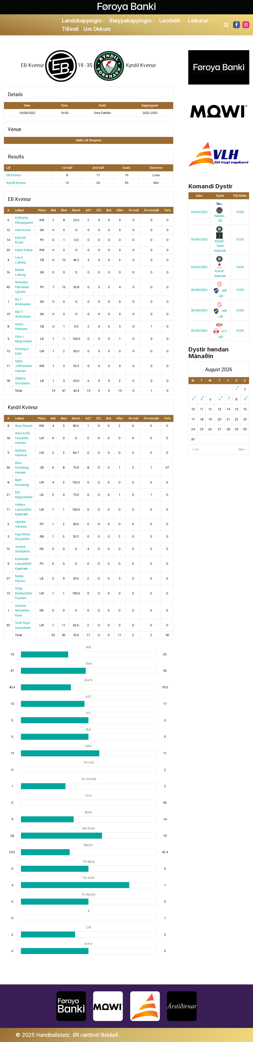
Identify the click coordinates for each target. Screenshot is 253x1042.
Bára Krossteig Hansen (22, 467)
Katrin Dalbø (24, 250)
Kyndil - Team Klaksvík (220, 246)
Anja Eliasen (23, 426)
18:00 (240, 267)
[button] (104, 21)
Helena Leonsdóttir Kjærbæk (23, 509)
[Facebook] (236, 24)
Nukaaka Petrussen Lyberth (22, 287)
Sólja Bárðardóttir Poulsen (23, 593)
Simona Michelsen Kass (22, 610)
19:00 (240, 212)
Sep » (241, 449)
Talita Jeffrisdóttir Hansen (23, 366)
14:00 (240, 290)
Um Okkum (97, 29)
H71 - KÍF (222, 334)
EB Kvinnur (13, 175)
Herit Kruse (23, 230)
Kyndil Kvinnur (16, 183)
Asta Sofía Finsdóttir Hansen (22, 438)
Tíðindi (70, 29)
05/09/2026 (199, 239)
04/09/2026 (199, 212)
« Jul (195, 449)
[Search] (226, 24)
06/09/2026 (199, 290)
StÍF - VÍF (222, 293)
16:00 (240, 239)
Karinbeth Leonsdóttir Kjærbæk (23, 563)
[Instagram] (245, 24)
